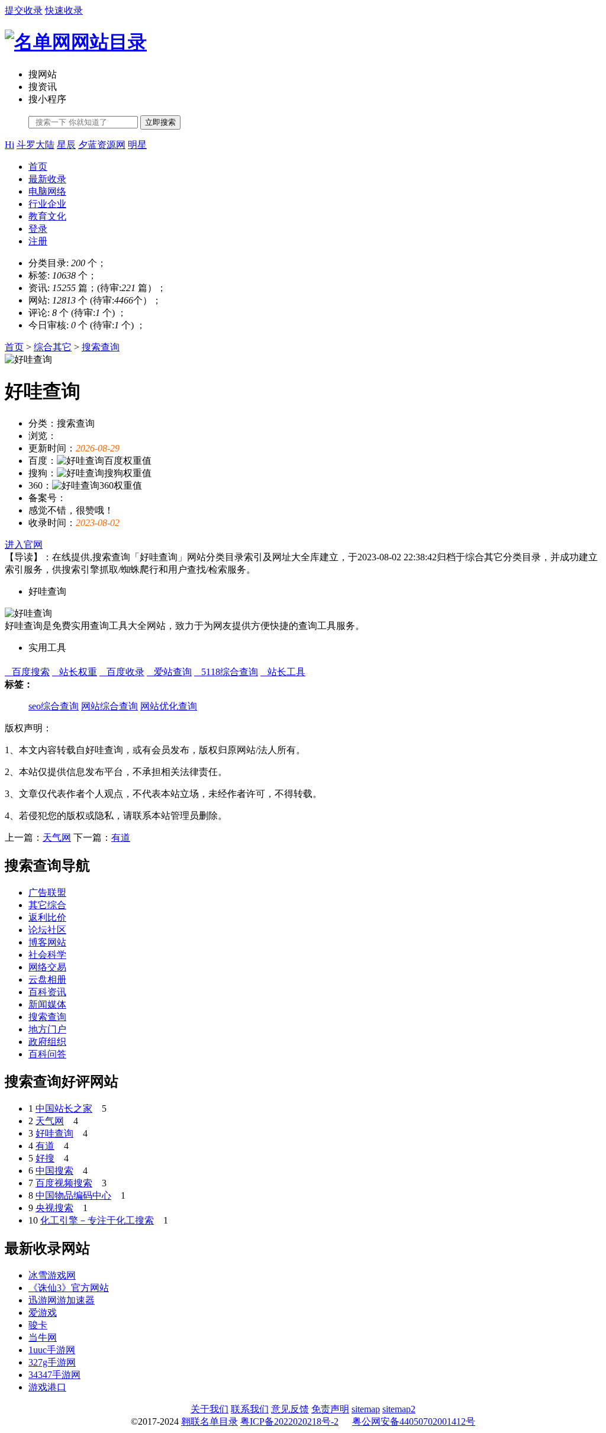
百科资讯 (47, 992)
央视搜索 (54, 1208)
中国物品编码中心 (73, 1195)
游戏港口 (47, 1387)
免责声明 (330, 1409)
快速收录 (64, 10)
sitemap (366, 1409)
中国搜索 (54, 1171)
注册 (37, 241)
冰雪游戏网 (52, 1275)
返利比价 (47, 917)
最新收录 (47, 179)
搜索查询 (101, 347)
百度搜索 (27, 672)
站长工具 (282, 672)
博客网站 (47, 942)
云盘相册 (47, 979)
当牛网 (42, 1337)
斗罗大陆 (35, 145)
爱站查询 (169, 672)
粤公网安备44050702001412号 (413, 1421)
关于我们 (209, 1409)
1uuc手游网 (51, 1350)
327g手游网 (52, 1362)
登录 (37, 229)
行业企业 (47, 204)
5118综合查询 (226, 672)
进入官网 (24, 545)
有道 (120, 837)
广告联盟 (47, 892)
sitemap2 (398, 1409)
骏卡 (37, 1325)
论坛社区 (47, 930)
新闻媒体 (47, 1004)
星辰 (66, 145)
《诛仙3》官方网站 (68, 1288)
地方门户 (47, 1029)
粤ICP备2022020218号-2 (289, 1421)
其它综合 (47, 905)
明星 (137, 145)
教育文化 (47, 216)
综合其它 (53, 347)
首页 (37, 167)
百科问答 (47, 1054)
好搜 (45, 1158)
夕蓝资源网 (101, 145)
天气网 (57, 837)
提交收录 (24, 10)
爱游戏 (42, 1313)
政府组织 (47, 1042)
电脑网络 (47, 191)
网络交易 (47, 967)
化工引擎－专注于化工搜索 (97, 1220)
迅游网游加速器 (61, 1300)
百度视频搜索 (64, 1183)
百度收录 (121, 672)
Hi (9, 145)
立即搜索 (160, 122)
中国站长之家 (64, 1108)
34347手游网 (54, 1375)
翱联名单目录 (209, 1421)
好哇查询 (54, 1133)
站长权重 (74, 672)
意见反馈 (290, 1409)
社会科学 (47, 955)
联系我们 (250, 1409)
